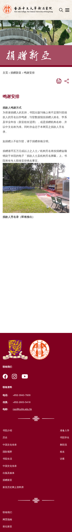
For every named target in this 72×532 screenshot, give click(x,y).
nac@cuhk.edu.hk (22, 409)
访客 (62, 458)
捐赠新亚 (16, 72)
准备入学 (64, 430)
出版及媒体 (8, 472)
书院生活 (7, 458)
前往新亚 (7, 526)
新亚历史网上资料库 (13, 487)
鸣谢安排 (29, 72)
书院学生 (64, 437)
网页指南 (7, 519)
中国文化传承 (10, 444)
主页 (5, 72)
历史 (5, 437)
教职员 (63, 444)
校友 (62, 451)
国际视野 (7, 451)
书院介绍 (7, 430)
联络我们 (7, 512)
